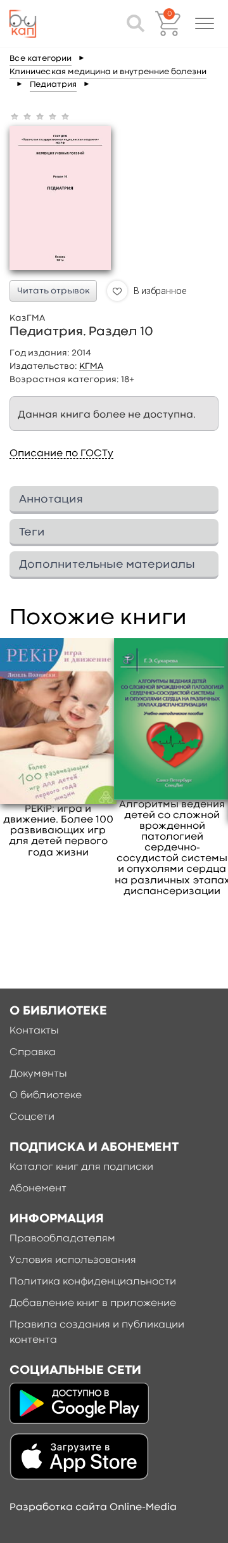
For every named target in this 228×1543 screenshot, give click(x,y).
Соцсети (32, 1117)
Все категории (41, 58)
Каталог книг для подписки (81, 1167)
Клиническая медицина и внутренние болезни (108, 71)
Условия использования (73, 1260)
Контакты (34, 1031)
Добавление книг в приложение (93, 1303)
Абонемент (38, 1188)
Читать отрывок (53, 291)
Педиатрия (53, 84)
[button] (204, 23)
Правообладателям (62, 1238)
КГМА (91, 366)
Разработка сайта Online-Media (93, 1507)
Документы (38, 1074)
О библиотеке (46, 1095)
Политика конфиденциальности (93, 1281)
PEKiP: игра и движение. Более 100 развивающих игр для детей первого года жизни (58, 831)
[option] (58, 748)
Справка (33, 1052)
